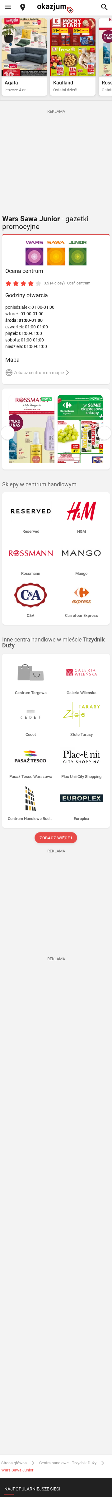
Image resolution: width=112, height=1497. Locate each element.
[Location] (23, 7)
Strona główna (14, 1463)
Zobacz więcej (56, 838)
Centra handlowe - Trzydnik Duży (67, 1463)
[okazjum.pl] (56, 8)
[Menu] (8, 7)
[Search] (104, 7)
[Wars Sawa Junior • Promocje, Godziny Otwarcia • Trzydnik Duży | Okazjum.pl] (56, 253)
